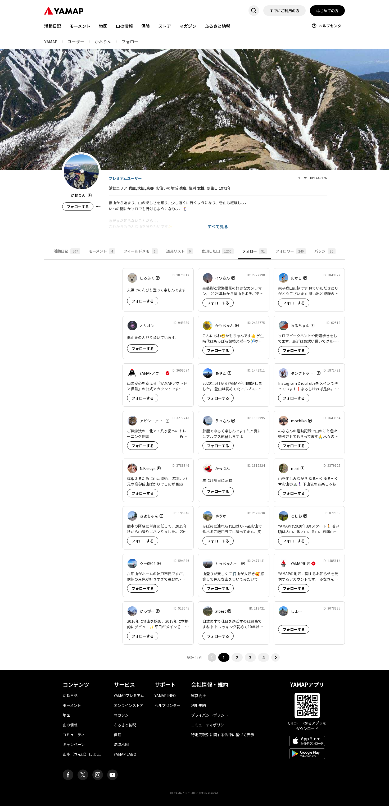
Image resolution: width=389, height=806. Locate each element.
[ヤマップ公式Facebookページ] (68, 775)
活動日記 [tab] (65, 251)
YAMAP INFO (165, 695)
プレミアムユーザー (125, 178)
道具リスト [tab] (178, 251)
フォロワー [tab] (289, 251)
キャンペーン (74, 744)
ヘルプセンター (332, 25)
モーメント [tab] (101, 251)
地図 (103, 26)
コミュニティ (74, 734)
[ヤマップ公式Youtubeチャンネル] (112, 775)
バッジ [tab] (323, 251)
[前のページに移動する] (212, 657)
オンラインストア (128, 705)
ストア (164, 26)
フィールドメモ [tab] (140, 251)
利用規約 (198, 705)
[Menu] (99, 206)
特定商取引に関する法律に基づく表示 (222, 734)
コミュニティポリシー (209, 724)
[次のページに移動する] (275, 657)
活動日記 (52, 26)
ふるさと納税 (217, 26)
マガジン (187, 26)
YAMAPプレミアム (129, 695)
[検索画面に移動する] (253, 10)
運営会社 (198, 695)
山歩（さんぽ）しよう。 (83, 754)
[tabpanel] (194, 465)
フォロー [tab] (253, 251)
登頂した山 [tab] (216, 251)
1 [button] (224, 657)
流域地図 (121, 744)
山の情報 (124, 26)
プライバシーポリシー (209, 715)
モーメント (80, 26)
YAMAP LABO (125, 754)
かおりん (102, 41)
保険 (145, 26)
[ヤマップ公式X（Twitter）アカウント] (83, 775)
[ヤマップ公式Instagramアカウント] (97, 775)
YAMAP (50, 41)
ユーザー (75, 41)
